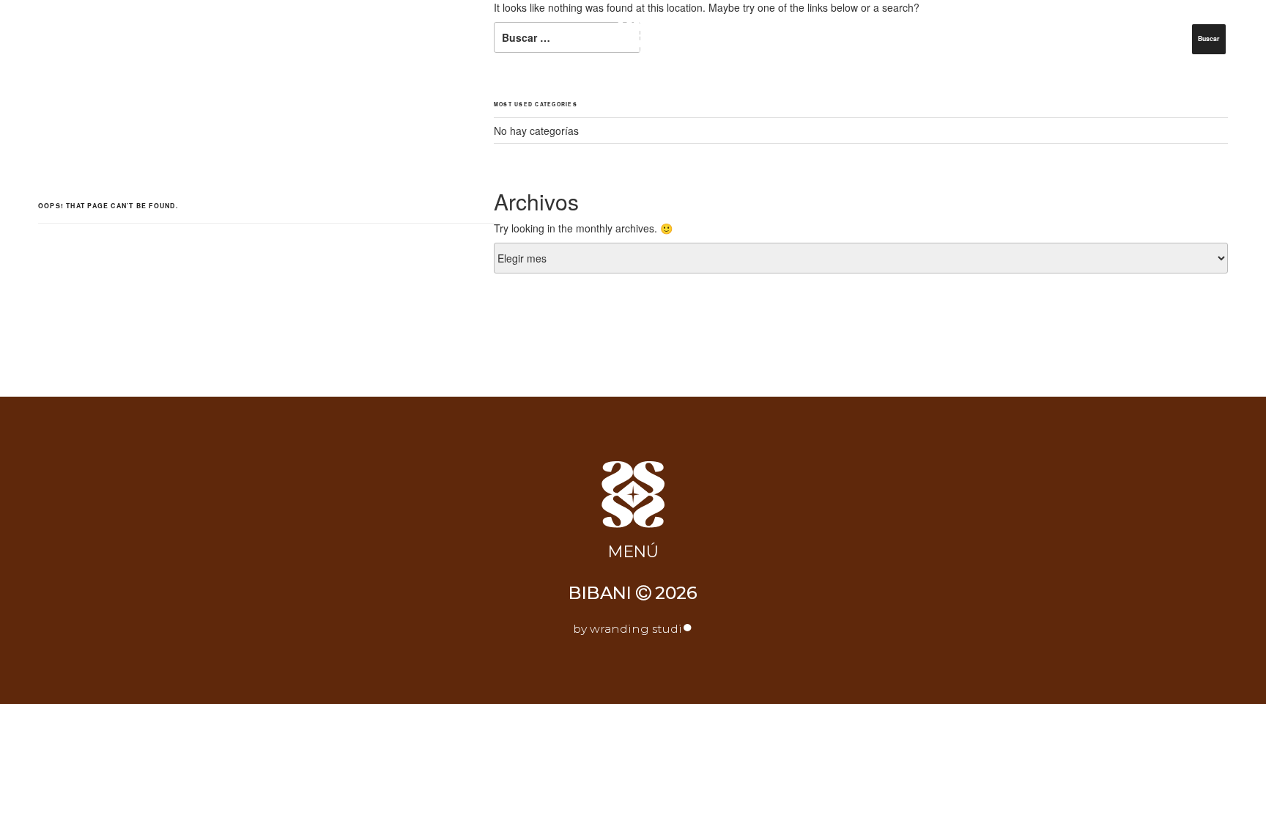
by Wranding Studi (633, 629)
